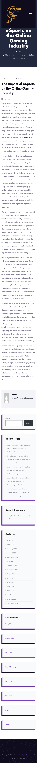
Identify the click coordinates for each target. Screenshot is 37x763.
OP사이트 (8, 681)
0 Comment (22, 79)
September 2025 (12, 570)
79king (7, 724)
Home (18, 52)
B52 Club (8, 652)
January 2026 (11, 553)
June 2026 (10, 540)
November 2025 (12, 561)
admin (9, 79)
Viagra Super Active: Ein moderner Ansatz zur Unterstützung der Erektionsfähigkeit (19, 448)
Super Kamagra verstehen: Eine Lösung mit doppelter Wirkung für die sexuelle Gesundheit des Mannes (19, 459)
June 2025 (10, 582)
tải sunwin (8, 696)
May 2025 (10, 586)
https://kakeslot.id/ (26, 137)
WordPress (25, 755)
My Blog (7, 99)
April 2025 (10, 591)
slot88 (7, 710)
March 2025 (11, 595)
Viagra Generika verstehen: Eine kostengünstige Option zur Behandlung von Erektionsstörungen (19, 481)
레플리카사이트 (10, 638)
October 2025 (12, 565)
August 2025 (11, 574)
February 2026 (12, 549)
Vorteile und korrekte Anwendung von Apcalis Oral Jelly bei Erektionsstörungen (18, 470)
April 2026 (10, 544)
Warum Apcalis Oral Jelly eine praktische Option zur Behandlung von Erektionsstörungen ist (18, 492)
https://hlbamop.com (12, 667)
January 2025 (11, 599)
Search (7, 419)
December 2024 (12, 603)
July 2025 (10, 578)
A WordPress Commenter (17, 516)
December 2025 (12, 557)
